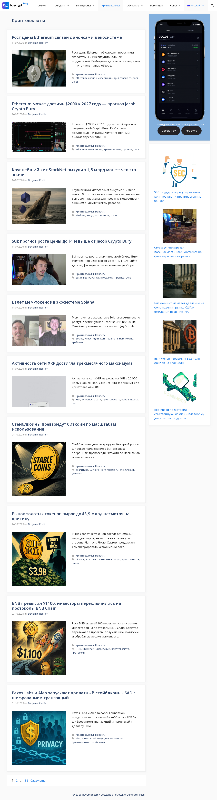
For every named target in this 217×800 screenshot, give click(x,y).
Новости (175, 5)
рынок (75, 563)
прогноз (127, 149)
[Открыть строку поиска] (212, 5)
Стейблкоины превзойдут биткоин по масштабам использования (64, 426)
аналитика (82, 469)
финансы (77, 473)
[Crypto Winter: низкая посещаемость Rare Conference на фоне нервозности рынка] (179, 240)
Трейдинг (59, 5)
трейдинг (77, 342)
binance (80, 559)
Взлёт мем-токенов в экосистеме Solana (53, 302)
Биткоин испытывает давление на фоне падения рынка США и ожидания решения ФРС (179, 307)
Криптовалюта (122, 78)
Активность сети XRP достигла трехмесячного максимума (72, 363)
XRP (78, 399)
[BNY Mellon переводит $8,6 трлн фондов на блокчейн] (179, 351)
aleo (78, 738)
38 (27, 780)
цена (128, 277)
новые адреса (130, 399)
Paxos (85, 738)
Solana (79, 338)
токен (114, 215)
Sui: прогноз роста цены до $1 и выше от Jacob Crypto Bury (71, 241)
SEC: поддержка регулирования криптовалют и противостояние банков (177, 196)
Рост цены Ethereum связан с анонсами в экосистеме (67, 37)
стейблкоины (127, 469)
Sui (77, 277)
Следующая (41, 780)
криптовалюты (110, 469)
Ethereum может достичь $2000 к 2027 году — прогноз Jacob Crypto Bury (73, 106)
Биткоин (95, 469)
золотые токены (95, 559)
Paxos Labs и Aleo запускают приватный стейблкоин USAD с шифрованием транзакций (73, 695)
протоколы (78, 652)
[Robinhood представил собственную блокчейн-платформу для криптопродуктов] (179, 402)
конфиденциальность (110, 738)
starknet (80, 215)
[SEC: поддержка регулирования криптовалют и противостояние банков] (179, 185)
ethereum (81, 78)
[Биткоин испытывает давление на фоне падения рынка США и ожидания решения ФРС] (179, 296)
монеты (104, 215)
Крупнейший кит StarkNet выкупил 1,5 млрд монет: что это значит (74, 172)
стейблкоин (98, 742)
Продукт (41, 5)
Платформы (83, 5)
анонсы (92, 78)
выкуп (90, 215)
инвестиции (105, 78)
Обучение (133, 5)
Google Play (169, 130)
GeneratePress (135, 794)
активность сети (91, 399)
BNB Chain (88, 648)
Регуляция (156, 5)
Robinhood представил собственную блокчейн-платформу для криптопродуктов (179, 414)
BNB (78, 648)
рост (136, 149)
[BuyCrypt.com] (15, 5)
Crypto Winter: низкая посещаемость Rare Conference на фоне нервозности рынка (178, 252)
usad (93, 738)
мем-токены (126, 338)
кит (97, 215)
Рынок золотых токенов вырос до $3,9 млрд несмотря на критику (71, 516)
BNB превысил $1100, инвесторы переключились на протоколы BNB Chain (66, 605)
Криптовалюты (111, 5)
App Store (191, 130)
